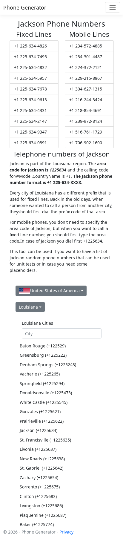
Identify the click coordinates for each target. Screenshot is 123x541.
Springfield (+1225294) (42, 383)
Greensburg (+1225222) (43, 355)
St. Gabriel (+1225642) (41, 468)
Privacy (66, 532)
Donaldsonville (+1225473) (46, 393)
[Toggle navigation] (112, 7)
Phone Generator (24, 7)
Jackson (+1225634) (38, 430)
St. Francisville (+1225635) (45, 440)
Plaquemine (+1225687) (43, 515)
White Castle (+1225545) (43, 402)
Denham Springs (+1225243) (48, 364)
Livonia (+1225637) (38, 449)
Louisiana (28, 307)
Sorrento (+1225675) (40, 487)
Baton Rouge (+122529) (43, 346)
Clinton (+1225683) (38, 496)
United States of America (55, 290)
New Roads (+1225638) (42, 459)
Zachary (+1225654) (39, 477)
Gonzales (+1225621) (40, 411)
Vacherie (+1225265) (40, 374)
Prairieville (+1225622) (42, 421)
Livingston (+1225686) (41, 505)
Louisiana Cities (37, 323)
